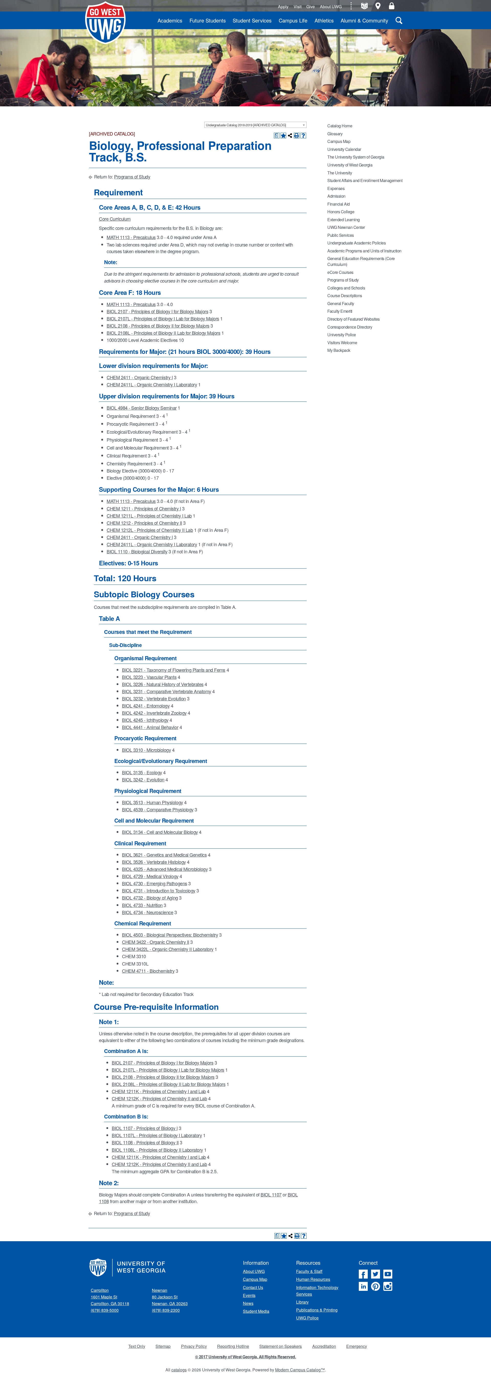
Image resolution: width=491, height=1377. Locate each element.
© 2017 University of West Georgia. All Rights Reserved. (245, 1357)
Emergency (356, 1346)
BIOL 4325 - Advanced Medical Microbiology (165, 869)
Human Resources (313, 1279)
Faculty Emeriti (339, 311)
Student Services (252, 20)
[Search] (399, 20)
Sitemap (163, 1346)
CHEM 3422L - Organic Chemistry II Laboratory (168, 949)
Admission (336, 196)
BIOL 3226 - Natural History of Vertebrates (163, 684)
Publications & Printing (317, 1310)
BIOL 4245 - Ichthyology (145, 720)
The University (339, 173)
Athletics (324, 20)
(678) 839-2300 (166, 1310)
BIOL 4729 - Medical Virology (150, 876)
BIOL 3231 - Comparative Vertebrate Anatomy (166, 691)
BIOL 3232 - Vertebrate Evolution (154, 698)
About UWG (331, 6)
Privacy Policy (194, 1346)
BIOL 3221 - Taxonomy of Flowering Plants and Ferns (173, 669)
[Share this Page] (290, 135)
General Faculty (340, 303)
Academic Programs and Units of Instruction (364, 251)
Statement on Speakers (280, 1346)
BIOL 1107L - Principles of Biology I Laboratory (157, 1135)
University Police (341, 335)
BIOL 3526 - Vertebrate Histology (154, 861)
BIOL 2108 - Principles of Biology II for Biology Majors (158, 325)
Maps (378, 5)
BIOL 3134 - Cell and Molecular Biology (160, 832)
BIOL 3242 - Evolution (143, 779)
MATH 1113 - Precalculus (131, 237)
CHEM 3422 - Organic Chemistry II (155, 941)
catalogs (179, 1370)
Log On (391, 5)
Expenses (335, 188)
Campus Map (338, 141)
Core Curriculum (115, 218)
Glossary (334, 134)
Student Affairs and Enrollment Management (364, 180)
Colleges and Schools (346, 288)
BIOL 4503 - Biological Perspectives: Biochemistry (170, 934)
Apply (283, 6)
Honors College (340, 212)
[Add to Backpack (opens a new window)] (283, 135)
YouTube (387, 1274)
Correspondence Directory (349, 327)
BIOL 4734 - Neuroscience (147, 912)
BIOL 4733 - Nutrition (142, 905)
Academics (170, 20)
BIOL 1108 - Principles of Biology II (145, 1142)
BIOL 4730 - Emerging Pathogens (154, 883)
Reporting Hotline (233, 1346)
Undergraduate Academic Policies (356, 243)
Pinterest (375, 1286)
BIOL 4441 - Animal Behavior (150, 727)
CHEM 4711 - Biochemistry (148, 970)
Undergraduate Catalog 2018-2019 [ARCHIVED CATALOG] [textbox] (246, 124)
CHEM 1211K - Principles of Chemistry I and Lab (159, 1091)
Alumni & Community (364, 20)
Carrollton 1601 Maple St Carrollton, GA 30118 (110, 1296)
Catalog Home (339, 126)
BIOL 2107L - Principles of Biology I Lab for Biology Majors (163, 318)
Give (310, 6)
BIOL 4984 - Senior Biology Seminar (142, 407)
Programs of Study (132, 176)
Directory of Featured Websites (353, 319)
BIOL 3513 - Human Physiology (152, 802)
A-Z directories (364, 5)
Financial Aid (338, 204)
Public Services (340, 235)
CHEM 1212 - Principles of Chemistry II (144, 522)
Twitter (375, 1274)
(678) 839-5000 (105, 1310)
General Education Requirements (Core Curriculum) (361, 261)
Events (249, 1295)
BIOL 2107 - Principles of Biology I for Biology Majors (157, 311)
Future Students (207, 20)
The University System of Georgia (355, 157)
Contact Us (253, 1287)
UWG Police (307, 1318)
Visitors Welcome (342, 342)
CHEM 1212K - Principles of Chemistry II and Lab (159, 1098)
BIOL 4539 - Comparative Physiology (158, 809)
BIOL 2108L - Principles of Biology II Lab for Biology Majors (163, 332)
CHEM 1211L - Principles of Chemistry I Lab (149, 515)
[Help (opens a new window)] (303, 135)
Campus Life (293, 20)
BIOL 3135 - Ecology (142, 772)
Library (302, 1302)
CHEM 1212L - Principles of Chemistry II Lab (150, 530)
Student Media (256, 1311)
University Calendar (344, 149)
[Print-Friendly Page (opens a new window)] (296, 135)
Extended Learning (343, 219)
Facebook (363, 1274)
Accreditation (324, 1346)
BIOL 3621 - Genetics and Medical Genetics (164, 854)
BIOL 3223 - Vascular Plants (149, 677)
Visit (298, 6)
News (248, 1303)
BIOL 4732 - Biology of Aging (150, 897)
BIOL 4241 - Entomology (146, 705)
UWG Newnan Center (346, 227)
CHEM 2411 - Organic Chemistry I (140, 377)
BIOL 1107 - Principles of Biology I (144, 1128)
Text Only (136, 1346)
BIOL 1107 (271, 1194)
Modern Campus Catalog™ (300, 1370)
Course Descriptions (344, 295)
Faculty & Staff (309, 1271)
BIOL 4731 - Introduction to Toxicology (158, 890)
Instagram (387, 1286)
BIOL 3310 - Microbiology (146, 749)
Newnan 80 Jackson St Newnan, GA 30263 (170, 1296)
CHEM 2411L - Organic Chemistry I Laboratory (152, 384)
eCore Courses (340, 272)
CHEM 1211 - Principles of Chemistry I (144, 508)
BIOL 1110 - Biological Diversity (137, 551)
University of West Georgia (105, 22)
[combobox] (255, 125)
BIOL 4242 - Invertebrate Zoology (154, 712)
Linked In (363, 1286)
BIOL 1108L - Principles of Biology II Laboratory (157, 1149)
